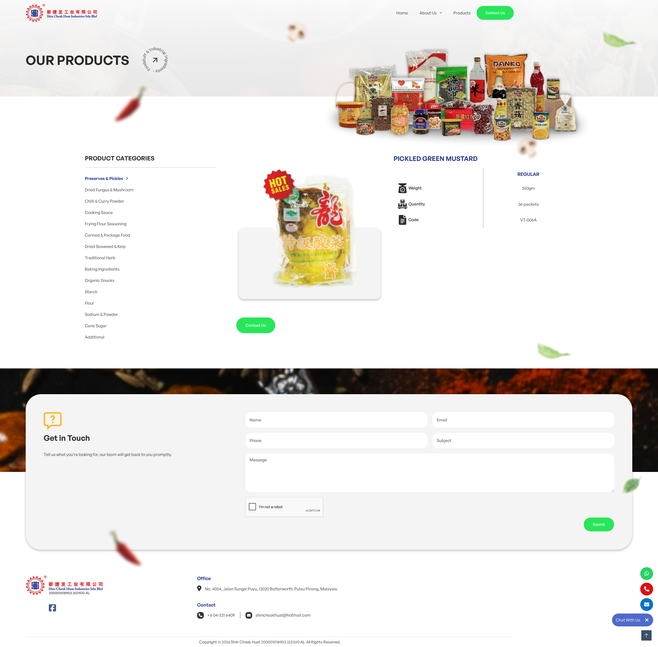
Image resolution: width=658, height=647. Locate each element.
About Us (428, 12)
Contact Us (495, 13)
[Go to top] (646, 635)
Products (462, 12)
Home (402, 12)
